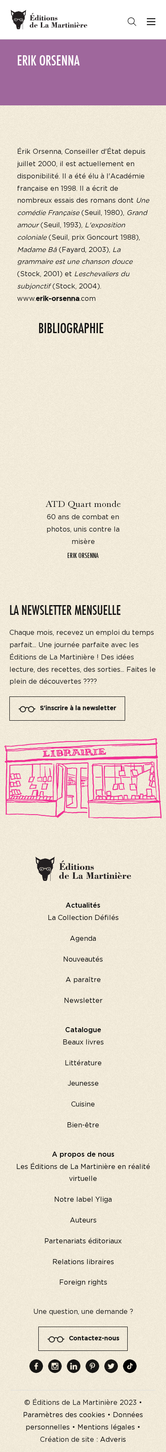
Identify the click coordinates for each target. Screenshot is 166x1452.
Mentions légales (106, 1427)
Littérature (83, 1063)
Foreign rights (83, 1282)
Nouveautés (83, 959)
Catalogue (83, 1030)
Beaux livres (83, 1042)
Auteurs (83, 1220)
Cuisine (83, 1104)
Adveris (113, 1439)
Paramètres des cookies (64, 1415)
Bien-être (83, 1125)
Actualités (83, 905)
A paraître (83, 979)
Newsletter (83, 1000)
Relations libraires (83, 1262)
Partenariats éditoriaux (83, 1241)
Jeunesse (83, 1083)
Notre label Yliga (83, 1199)
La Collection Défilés (83, 917)
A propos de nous (83, 1154)
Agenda (83, 938)
